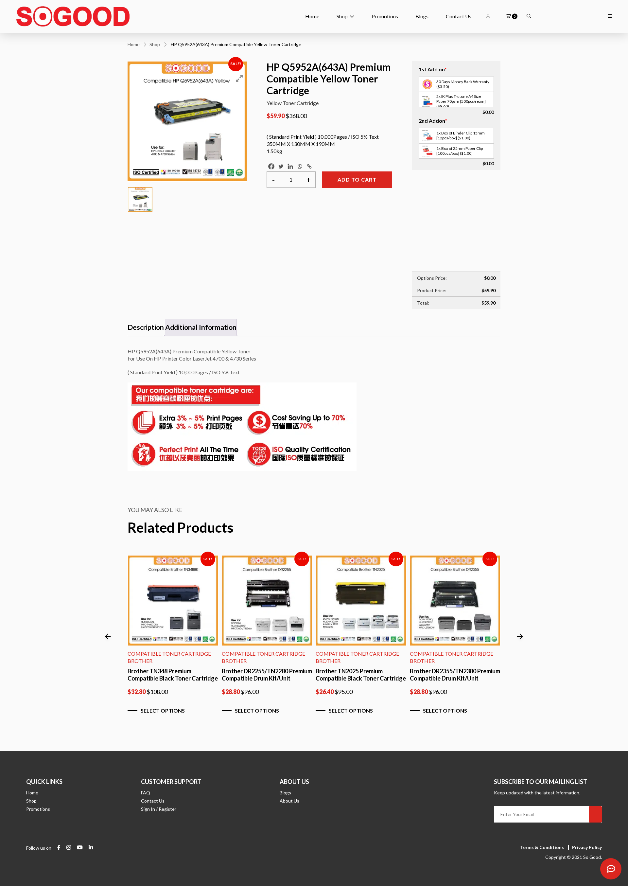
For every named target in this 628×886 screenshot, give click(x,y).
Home (312, 16)
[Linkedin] (290, 166)
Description (146, 327)
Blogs (421, 16)
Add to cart (357, 179)
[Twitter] (281, 166)
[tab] (146, 327)
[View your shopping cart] (508, 16)
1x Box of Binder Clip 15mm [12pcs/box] (460, 135)
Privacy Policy (587, 847)
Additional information (200, 327)
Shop (342, 16)
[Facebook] (271, 166)
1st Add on (433, 69)
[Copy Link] (309, 166)
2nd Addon (433, 120)
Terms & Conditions (542, 847)
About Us (289, 801)
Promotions (385, 16)
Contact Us (458, 16)
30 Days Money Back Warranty (462, 84)
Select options (163, 710)
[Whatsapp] (300, 166)
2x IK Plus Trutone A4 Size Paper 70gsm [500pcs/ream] (461, 101)
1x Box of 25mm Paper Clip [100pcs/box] (459, 151)
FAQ (145, 792)
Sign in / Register (158, 809)
